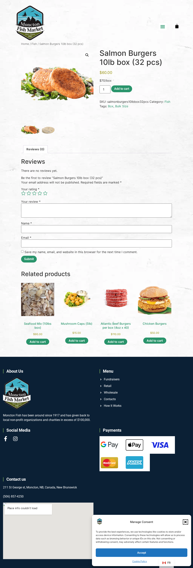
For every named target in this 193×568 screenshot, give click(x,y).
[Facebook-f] (5, 438)
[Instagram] (15, 438)
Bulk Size (121, 106)
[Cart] (176, 26)
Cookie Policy (139, 561)
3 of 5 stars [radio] (34, 193)
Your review (31, 201)
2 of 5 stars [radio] (29, 193)
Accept (141, 552)
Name (26, 223)
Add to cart (121, 89)
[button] (185, 522)
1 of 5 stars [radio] (23, 193)
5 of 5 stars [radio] (45, 193)
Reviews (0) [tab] (35, 149)
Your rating (30, 189)
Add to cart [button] (38, 342)
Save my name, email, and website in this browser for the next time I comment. (81, 251)
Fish (167, 102)
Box (110, 106)
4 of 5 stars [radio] (40, 193)
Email (26, 237)
